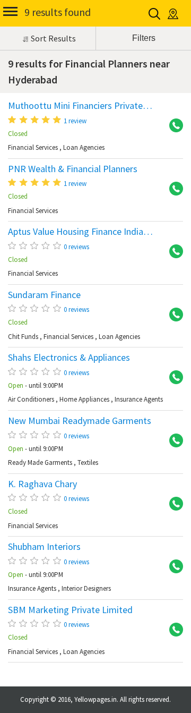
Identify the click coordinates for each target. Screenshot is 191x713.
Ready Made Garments (40, 462)
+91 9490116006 (172, 189)
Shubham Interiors (44, 547)
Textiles (87, 462)
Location (173, 14)
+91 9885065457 (172, 567)
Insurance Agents (139, 399)
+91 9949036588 (172, 504)
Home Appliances (84, 399)
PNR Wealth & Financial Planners (72, 169)
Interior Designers (86, 588)
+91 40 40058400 (172, 126)
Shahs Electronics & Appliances (69, 357)
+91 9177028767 (172, 441)
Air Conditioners (31, 399)
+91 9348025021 (172, 377)
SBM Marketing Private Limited (70, 610)
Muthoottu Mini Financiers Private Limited (92, 106)
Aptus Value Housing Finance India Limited (92, 231)
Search (155, 14)
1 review (75, 120)
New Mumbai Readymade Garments (79, 421)
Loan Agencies (84, 147)
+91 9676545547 (172, 251)
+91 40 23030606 (172, 315)
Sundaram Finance (44, 295)
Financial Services (33, 147)
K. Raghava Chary (42, 484)
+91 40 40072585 (172, 630)
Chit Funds (23, 336)
